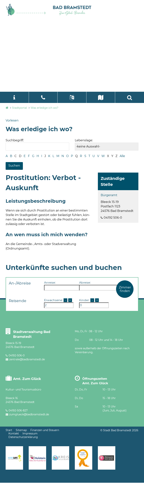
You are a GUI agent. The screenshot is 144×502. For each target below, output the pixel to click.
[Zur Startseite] (26, 15)
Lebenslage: (84, 140)
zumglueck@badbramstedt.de (29, 414)
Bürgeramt (109, 195)
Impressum (30, 433)
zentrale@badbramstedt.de (27, 359)
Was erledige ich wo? (44, 107)
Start (9, 430)
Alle (122, 156)
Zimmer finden (125, 289)
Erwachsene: (53, 300)
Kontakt (13, 433)
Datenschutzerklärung (23, 437)
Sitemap (21, 430)
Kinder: (84, 300)
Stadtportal (19, 107)
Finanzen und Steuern (44, 430)
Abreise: (85, 282)
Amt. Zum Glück (27, 379)
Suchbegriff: (15, 140)
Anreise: (50, 282)
